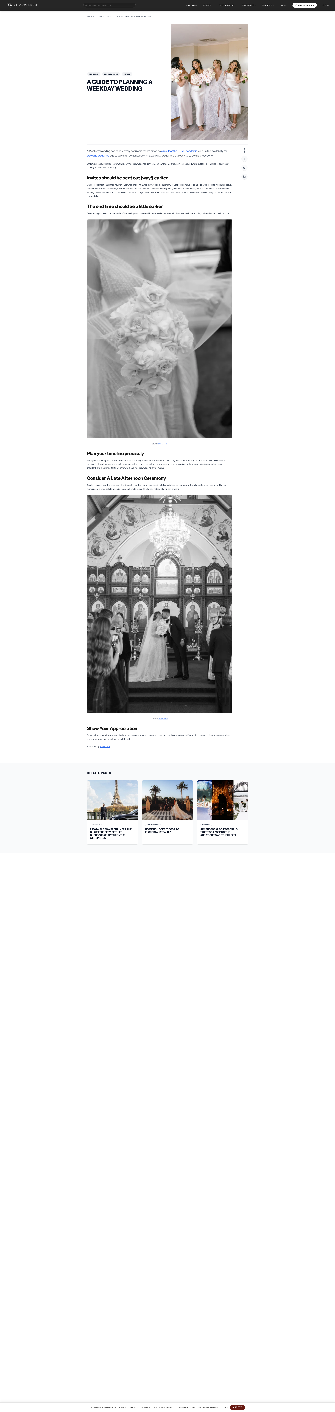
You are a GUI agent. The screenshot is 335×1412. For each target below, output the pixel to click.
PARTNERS (191, 5)
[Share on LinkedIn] (244, 176)
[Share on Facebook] (244, 159)
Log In (325, 5)
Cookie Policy (156, 1407)
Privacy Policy (144, 1407)
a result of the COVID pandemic (179, 151)
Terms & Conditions (174, 1407)
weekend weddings (98, 155)
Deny (226, 1407)
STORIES (207, 5)
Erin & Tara (162, 443)
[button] (159, 328)
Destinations (226, 5)
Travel (283, 5)
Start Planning (306, 5)
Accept (237, 1407)
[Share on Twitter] (244, 168)
